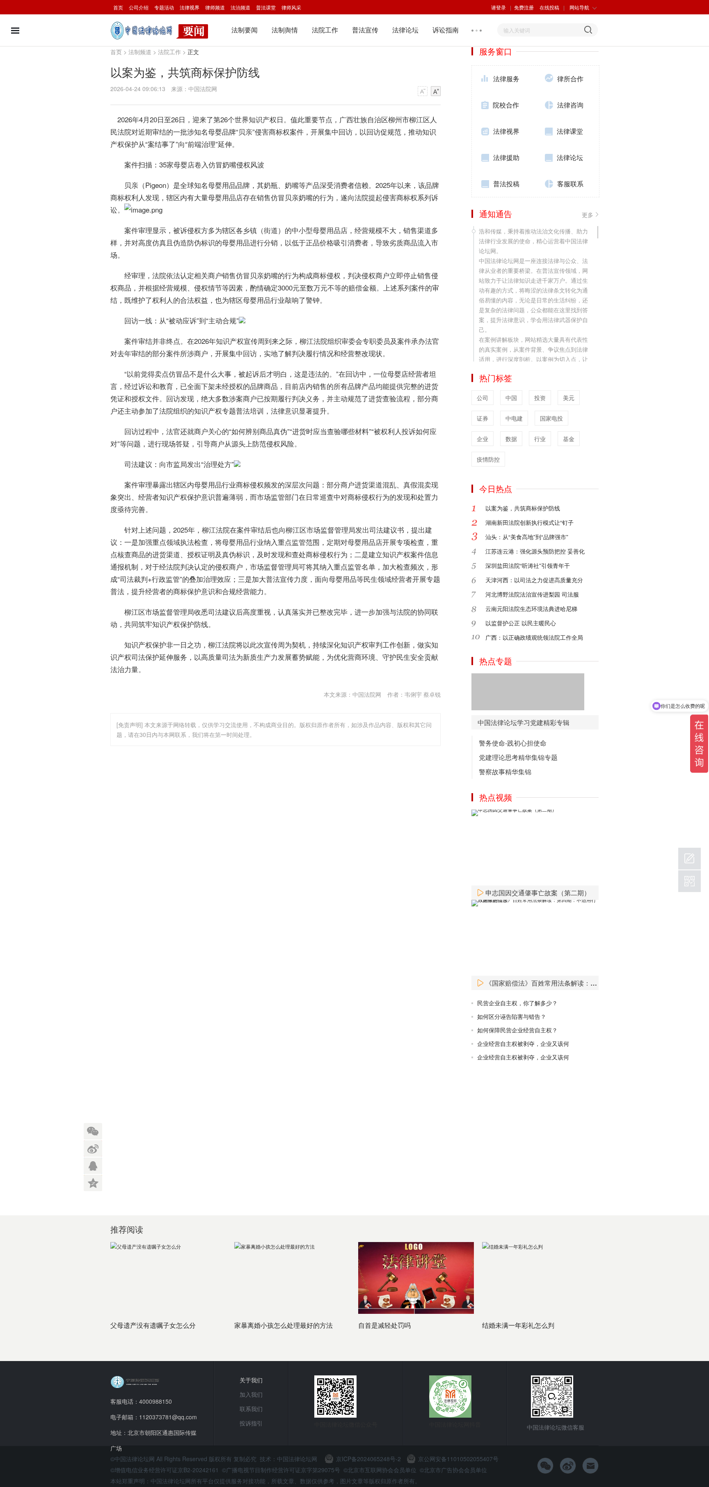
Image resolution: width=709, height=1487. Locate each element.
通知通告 (495, 214)
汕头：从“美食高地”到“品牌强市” (526, 537)
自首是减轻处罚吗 (384, 1325)
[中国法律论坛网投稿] (689, 858)
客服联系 (570, 183)
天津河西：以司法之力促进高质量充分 (534, 580)
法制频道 (139, 52)
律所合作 (570, 78)
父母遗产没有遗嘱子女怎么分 (153, 1325)
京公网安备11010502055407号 (458, 1459)
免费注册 (524, 7)
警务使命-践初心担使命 (513, 743)
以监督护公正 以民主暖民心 (520, 623)
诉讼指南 (445, 29)
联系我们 (251, 1409)
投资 (540, 397)
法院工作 (325, 29)
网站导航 (579, 7)
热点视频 (495, 797)
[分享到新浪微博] (93, 1148)
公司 (482, 397)
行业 (540, 439)
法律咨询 (570, 105)
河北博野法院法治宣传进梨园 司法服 (532, 594)
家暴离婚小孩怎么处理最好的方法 (283, 1325)
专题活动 (164, 7)
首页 (118, 7)
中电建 (514, 418)
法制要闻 (244, 29)
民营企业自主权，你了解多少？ (517, 1003)
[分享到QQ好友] (93, 1164)
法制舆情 (285, 29)
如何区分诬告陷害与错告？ (511, 1016)
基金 (568, 439)
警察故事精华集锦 (505, 771)
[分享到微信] (93, 1130)
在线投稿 (549, 7)
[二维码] (689, 881)
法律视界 (189, 7)
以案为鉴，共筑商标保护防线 (522, 508)
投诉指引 (251, 1423)
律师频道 (215, 7)
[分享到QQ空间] (93, 1181)
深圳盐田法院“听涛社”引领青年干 (527, 565)
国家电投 (551, 418)
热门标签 (495, 378)
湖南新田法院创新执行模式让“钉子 (529, 522)
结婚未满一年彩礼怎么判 (518, 1325)
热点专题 (495, 661)
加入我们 (251, 1394)
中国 (511, 397)
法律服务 (506, 78)
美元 (568, 397)
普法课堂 (266, 7)
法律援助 (506, 157)
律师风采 (291, 7)
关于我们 (251, 1380)
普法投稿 (506, 183)
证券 (482, 418)
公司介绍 (139, 7)
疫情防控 (488, 459)
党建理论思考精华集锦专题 (518, 757)
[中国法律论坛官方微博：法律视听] (568, 1466)
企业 (482, 439)
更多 (587, 214)
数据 (511, 439)
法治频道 (240, 7)
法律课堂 (570, 131)
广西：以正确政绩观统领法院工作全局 (534, 637)
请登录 (498, 7)
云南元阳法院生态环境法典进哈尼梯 (531, 608)
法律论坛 (405, 29)
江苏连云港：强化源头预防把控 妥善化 (535, 551)
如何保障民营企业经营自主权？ (517, 1030)
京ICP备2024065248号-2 (368, 1459)
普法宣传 (365, 29)
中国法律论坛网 (297, 1459)
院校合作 (506, 105)
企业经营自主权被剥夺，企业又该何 (523, 1043)
